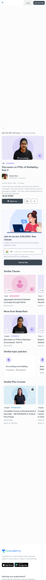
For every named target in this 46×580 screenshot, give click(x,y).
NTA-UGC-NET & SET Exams (11, 133)
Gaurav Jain (8, 305)
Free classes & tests (29, 133)
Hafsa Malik (8, 420)
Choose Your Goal (12, 3)
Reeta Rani (8, 346)
